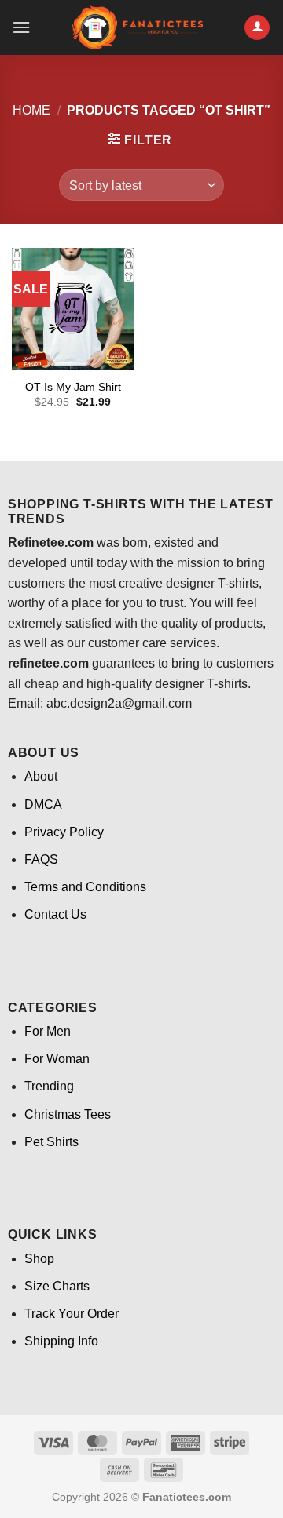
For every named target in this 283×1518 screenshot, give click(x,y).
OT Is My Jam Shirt (73, 387)
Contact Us (55, 914)
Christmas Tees (67, 1114)
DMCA (43, 804)
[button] (21, 27)
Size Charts (57, 1286)
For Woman (57, 1058)
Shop (39, 1258)
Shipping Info (61, 1341)
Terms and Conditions (85, 887)
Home (31, 110)
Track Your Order (71, 1313)
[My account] (257, 28)
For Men (47, 1031)
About (40, 776)
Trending (49, 1086)
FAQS (41, 859)
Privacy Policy (64, 832)
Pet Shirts (51, 1142)
